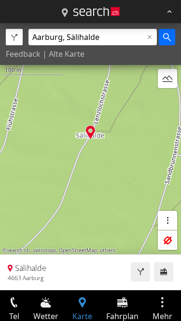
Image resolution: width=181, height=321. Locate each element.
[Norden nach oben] (167, 101)
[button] (90, 132)
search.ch (18, 250)
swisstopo (44, 250)
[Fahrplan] (163, 272)
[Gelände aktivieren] (167, 78)
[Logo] (96, 11)
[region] (90, 156)
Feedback (23, 54)
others (107, 250)
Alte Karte (66, 54)
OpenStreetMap (78, 250)
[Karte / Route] (65, 13)
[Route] (140, 272)
